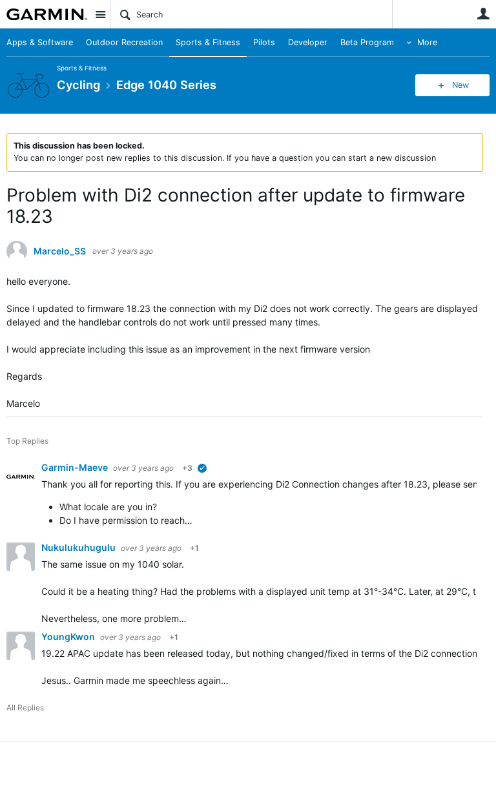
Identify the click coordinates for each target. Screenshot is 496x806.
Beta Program (367, 42)
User (483, 13)
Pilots (264, 42)
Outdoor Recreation (124, 42)
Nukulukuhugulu (79, 547)
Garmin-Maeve (75, 467)
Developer (307, 42)
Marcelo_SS (60, 251)
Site (100, 14)
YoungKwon (69, 636)
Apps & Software (39, 42)
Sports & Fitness (208, 42)
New (460, 85)
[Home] (46, 14)
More (427, 42)
